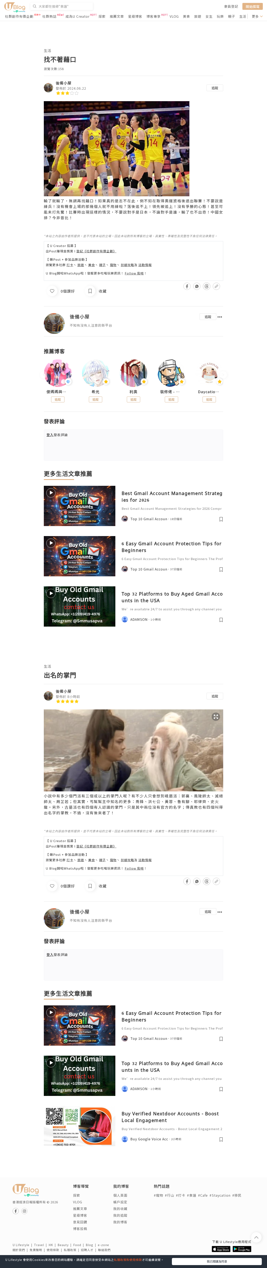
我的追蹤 (120, 1215)
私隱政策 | (72, 1250)
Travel (41, 1245)
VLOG (174, 16)
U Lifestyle (23, 1245)
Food (79, 1245)
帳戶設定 (120, 1201)
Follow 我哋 (134, 273)
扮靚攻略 (127, 265)
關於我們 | (21, 1250)
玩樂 (220, 16)
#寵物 (158, 1195)
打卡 (70, 265)
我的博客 (120, 1221)
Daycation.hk (209, 391)
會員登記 (231, 6)
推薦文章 (117, 16)
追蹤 (215, 87)
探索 (102, 16)
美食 (186, 16)
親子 (231, 16)
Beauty (65, 1245)
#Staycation (219, 1195)
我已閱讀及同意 (217, 1261)
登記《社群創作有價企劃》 (96, 251)
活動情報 (145, 265)
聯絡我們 (105, 1250)
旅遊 (197, 16)
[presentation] (44, 375)
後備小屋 (64, 83)
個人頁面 (120, 1195)
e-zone (104, 1245)
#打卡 (180, 1195)
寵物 (113, 265)
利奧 (133, 391)
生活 (242, 16)
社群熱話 (49, 16)
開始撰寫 (252, 6)
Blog (92, 1245)
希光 (95, 391)
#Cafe (203, 1195)
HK (53, 1245)
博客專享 (153, 16)
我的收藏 (120, 1208)
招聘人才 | (89, 1250)
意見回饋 (80, 1221)
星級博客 (135, 16)
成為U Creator (77, 16)
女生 (209, 16)
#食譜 (191, 1195)
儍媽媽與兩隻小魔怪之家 (58, 391)
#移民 (237, 1195)
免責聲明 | (38, 1250)
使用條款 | (55, 1250)
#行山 (169, 1195)
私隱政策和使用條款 (128, 1260)
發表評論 (57, 434)
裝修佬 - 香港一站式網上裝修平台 (171, 391)
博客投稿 (80, 1228)
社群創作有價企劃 (19, 16)
